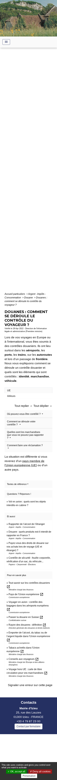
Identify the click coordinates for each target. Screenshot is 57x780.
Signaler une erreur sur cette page (30, 685)
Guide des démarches (28, 176)
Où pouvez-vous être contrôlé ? (24, 414)
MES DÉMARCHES (34, 172)
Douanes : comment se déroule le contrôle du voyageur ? (26, 301)
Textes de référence (17, 484)
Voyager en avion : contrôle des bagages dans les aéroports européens (28, 606)
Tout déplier (42, 405)
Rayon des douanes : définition (27, 624)
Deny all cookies (41, 771)
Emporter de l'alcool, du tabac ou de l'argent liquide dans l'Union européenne (28, 636)
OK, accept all (17, 771)
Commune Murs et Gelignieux (21, 758)
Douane (28, 297)
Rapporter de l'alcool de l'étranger (27, 524)
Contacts (28, 702)
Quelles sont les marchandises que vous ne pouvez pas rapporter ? (25, 435)
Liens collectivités (28, 738)
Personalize (29, 776)
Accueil (14, 172)
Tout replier (23, 405)
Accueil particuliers (15, 294)
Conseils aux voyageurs (24, 659)
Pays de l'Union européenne (26, 594)
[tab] (28, 390)
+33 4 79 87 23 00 (28, 721)
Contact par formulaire (28, 726)
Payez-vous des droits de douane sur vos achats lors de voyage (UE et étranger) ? (27, 547)
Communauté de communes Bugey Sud (25, 747)
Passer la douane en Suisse (26, 617)
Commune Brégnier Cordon (20, 753)
